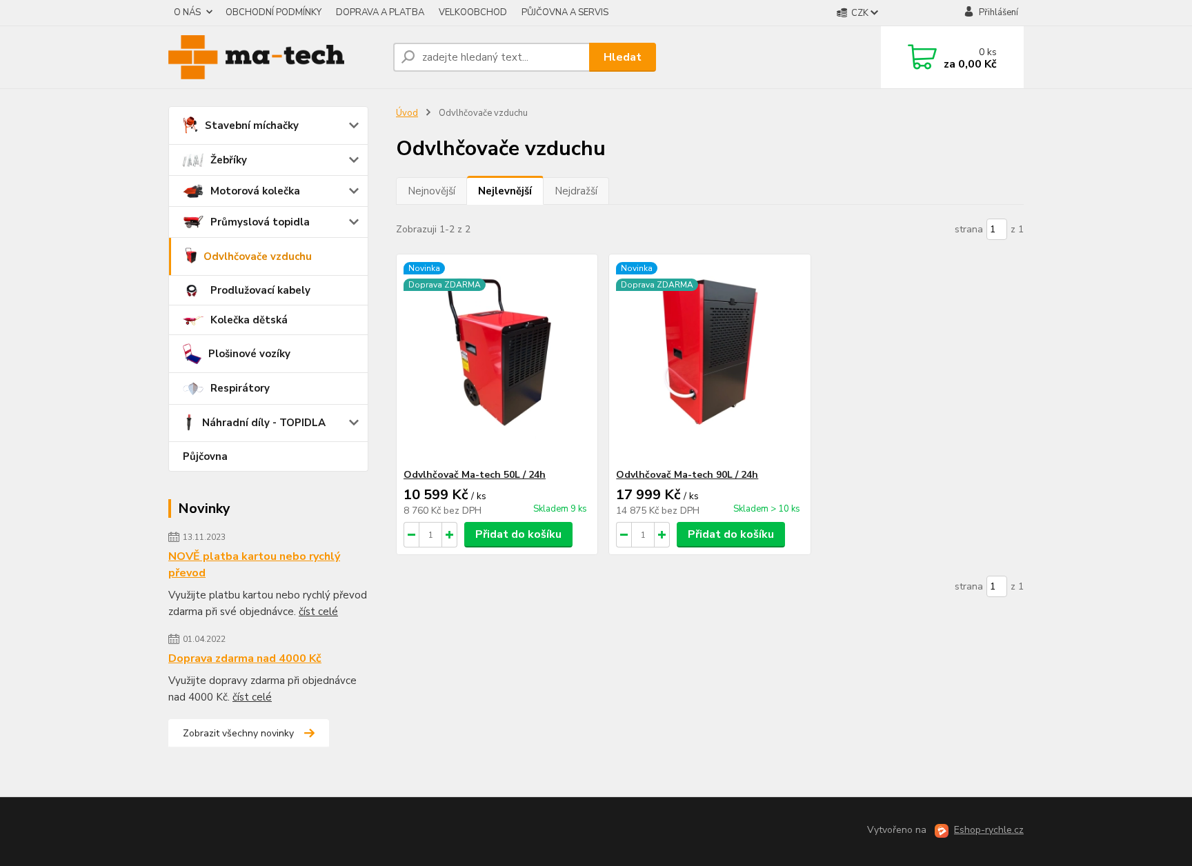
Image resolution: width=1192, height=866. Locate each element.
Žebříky (228, 160)
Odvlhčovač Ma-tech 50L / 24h (475, 474)
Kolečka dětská (249, 320)
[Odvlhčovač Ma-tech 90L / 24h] (709, 361)
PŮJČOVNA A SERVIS (565, 12)
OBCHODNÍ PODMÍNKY (273, 12)
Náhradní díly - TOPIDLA (264, 423)
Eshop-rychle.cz (989, 829)
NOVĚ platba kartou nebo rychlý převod (254, 565)
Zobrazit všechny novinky (238, 733)
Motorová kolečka (255, 191)
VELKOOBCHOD (473, 12)
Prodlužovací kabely (260, 290)
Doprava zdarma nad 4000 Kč (244, 658)
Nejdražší (576, 191)
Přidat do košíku (518, 534)
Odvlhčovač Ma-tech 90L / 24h (687, 474)
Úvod (407, 113)
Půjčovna (205, 456)
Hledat (623, 57)
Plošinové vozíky (249, 354)
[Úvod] (275, 57)
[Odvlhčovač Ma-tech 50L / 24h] (497, 361)
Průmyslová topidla (260, 222)
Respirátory (240, 388)
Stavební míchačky (252, 125)
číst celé (318, 611)
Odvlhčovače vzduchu (257, 256)
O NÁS (187, 12)
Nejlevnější (505, 191)
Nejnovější (431, 191)
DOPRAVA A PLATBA (380, 12)
